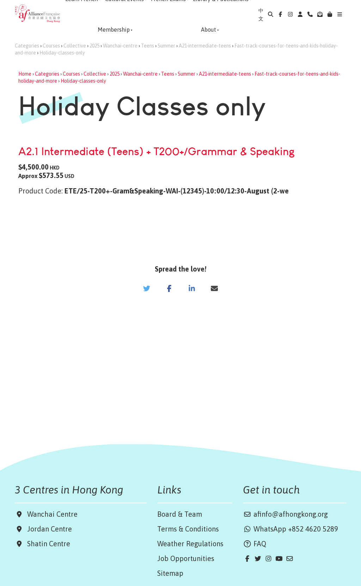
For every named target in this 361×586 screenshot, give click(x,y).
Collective (74, 46)
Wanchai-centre (120, 46)
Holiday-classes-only (62, 53)
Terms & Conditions (188, 529)
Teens (147, 46)
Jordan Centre (48, 529)
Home (24, 74)
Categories (27, 46)
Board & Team (179, 514)
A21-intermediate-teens (205, 46)
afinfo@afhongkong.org (290, 514)
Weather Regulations (190, 544)
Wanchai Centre (53, 514)
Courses (51, 46)
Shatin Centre (47, 544)
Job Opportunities (185, 558)
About (208, 29)
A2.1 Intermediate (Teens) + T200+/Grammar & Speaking (156, 151)
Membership (114, 29)
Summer (166, 46)
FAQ (259, 544)
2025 (94, 46)
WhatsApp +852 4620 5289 (295, 529)
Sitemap (170, 573)
